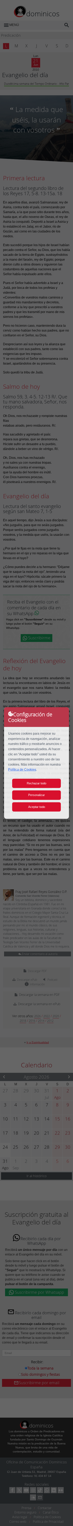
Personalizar (36, 795)
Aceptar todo (36, 807)
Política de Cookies (22, 769)
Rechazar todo (36, 783)
